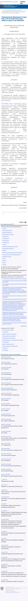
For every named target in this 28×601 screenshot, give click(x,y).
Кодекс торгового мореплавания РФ (11, 254)
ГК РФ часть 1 (5, 236)
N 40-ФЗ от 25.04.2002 (6, 367)
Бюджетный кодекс (7, 230)
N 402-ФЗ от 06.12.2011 (6, 414)
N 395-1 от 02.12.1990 (5, 474)
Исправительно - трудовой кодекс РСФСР (12, 340)
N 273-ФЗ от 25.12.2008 (6, 393)
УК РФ (3, 262)
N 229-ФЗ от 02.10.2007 (6, 464)
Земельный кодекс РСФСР (8, 338)
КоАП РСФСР (5, 342)
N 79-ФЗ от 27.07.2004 (6, 377)
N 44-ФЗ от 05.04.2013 (6, 458)
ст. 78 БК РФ (4, 510)
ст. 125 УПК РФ (4, 552)
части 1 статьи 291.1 (15, 103)
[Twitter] (22, 221)
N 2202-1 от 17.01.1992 (5, 443)
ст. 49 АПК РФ (4, 571)
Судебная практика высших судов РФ (11, 267)
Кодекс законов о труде (8, 344)
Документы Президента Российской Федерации (14, 270)
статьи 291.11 (13, 105)
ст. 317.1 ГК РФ (4, 484)
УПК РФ (4, 264)
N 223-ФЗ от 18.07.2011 (6, 436)
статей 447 (16, 145)
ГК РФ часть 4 (5, 242)
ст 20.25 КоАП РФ (5, 496)
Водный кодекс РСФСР (8, 330)
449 (25, 145)
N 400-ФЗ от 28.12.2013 (6, 357)
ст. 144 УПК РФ (4, 545)
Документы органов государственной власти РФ (14, 275)
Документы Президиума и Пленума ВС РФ (12, 276)
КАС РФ (4, 250)
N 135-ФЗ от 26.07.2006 (6, 419)
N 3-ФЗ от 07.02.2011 (5, 408)
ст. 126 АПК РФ (4, 564)
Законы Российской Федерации (10, 268)
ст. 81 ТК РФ (3, 503)
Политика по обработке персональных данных (12, 592)
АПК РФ (4, 228)
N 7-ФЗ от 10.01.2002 (5, 403)
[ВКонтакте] (21, 221)
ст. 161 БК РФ (4, 531)
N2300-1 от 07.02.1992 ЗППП (7, 388)
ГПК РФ (4, 244)
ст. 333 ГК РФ (4, 479)
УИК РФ (4, 260)
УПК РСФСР (5, 350)
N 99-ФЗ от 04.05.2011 (6, 424)
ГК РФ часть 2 (5, 238)
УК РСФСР (4, 348)
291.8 (25, 180)
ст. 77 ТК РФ (3, 538)
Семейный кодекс (6, 256)
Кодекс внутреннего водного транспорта (12, 252)
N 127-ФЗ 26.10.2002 (5, 448)
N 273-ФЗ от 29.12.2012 (6, 372)
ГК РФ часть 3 (5, 240)
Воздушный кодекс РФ (8, 234)
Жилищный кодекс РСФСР (8, 336)
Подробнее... (24, 326)
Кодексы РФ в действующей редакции (11, 226)
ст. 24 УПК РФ (4, 557)
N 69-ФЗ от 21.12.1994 (5, 362)
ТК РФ (3, 258)
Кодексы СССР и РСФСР (8, 328)
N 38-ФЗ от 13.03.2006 (6, 398)
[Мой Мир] (25, 221)
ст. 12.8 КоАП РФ (4, 519)
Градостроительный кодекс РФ (10, 246)
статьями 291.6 (17, 180)
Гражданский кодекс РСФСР (9, 334)
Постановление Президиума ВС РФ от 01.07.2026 (14, 278)
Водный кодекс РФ (7, 232)
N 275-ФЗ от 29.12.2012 (6, 382)
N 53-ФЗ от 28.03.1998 (6, 469)
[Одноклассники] (24, 221)
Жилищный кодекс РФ (7, 248)
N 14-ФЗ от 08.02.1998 (6, 431)
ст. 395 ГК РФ (4, 490)
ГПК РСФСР (5, 332)
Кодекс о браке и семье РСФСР (10, 346)
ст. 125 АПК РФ (4, 579)
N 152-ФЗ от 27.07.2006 (6, 453)
